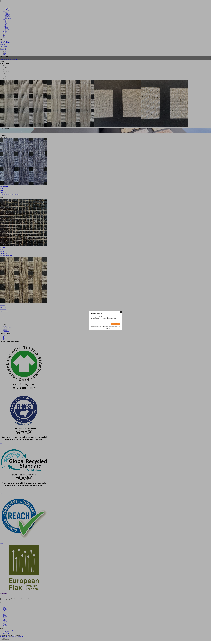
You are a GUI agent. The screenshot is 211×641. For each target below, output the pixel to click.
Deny (96, 323)
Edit (105, 323)
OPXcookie (102, 328)
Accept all (115, 323)
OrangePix (108, 328)
